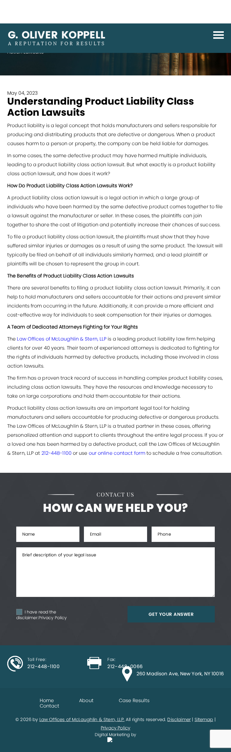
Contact (50, 705)
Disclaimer (179, 719)
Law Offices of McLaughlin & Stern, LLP (61, 338)
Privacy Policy (52, 618)
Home (47, 700)
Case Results (134, 700)
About (86, 700)
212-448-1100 (57, 453)
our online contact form (117, 453)
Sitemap (204, 719)
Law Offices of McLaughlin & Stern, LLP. (82, 719)
